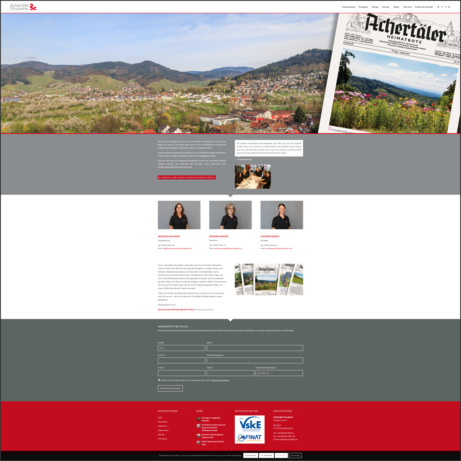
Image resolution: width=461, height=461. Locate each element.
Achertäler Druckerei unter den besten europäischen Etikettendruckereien (213, 427)
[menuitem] (348, 7)
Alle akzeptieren (250, 455)
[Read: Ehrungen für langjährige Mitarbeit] (198, 419)
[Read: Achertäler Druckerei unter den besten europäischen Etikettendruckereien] (198, 426)
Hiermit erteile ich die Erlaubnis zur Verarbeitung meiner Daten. (195, 380)
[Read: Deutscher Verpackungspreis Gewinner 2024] (198, 435)
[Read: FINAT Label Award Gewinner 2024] (198, 442)
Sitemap (161, 434)
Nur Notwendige (266, 455)
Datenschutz (163, 430)
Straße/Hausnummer (215, 355)
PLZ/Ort (162, 355)
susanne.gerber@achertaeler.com (278, 248)
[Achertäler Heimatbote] (269, 279)
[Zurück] (295, 142)
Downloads (162, 421)
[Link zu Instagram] (445, 7)
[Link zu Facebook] (442, 7)
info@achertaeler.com (289, 439)
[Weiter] (300, 142)
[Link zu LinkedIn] (449, 7)
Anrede (161, 343)
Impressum (162, 426)
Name (209, 343)
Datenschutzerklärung (220, 380)
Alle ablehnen (281, 455)
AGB (160, 417)
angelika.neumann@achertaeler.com (177, 248)
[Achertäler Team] (253, 177)
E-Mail (161, 368)
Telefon (210, 368)
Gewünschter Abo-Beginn (266, 368)
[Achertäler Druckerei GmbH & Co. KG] (23, 7)
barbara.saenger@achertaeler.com (228, 248)
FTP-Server (162, 439)
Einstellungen (295, 455)
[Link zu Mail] (438, 7)
